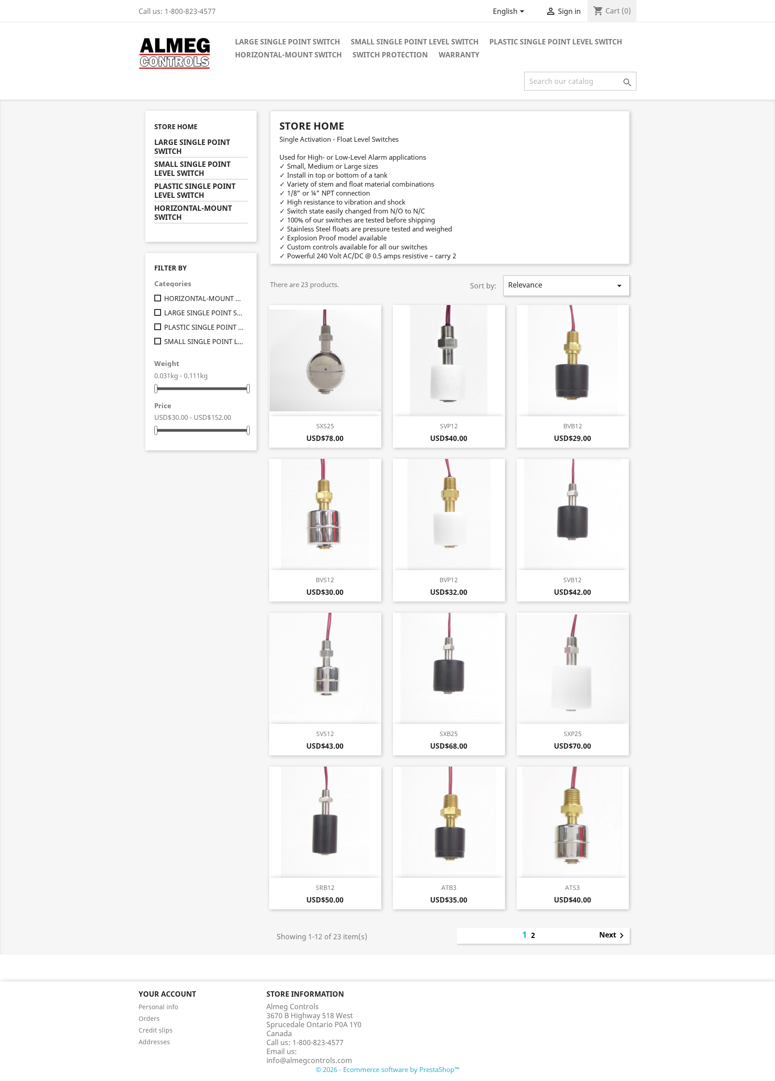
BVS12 (325, 579)
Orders (149, 1018)
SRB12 (325, 887)
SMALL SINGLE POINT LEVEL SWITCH (415, 42)
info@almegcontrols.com (309, 1060)
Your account (167, 994)
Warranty (459, 55)
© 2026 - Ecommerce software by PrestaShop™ (388, 1069)
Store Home (175, 126)
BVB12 (572, 426)
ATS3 (572, 887)
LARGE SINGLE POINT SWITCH (287, 42)
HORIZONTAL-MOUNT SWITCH (288, 55)
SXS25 (325, 426)
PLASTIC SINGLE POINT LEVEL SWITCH (555, 42)
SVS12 (325, 733)
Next (613, 935)
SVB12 (572, 579)
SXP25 (573, 733)
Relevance (566, 285)
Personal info (158, 1007)
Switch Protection (390, 55)
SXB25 (449, 733)
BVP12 (449, 579)
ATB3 (449, 887)
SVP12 (449, 426)
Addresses (154, 1041)
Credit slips (156, 1030)
